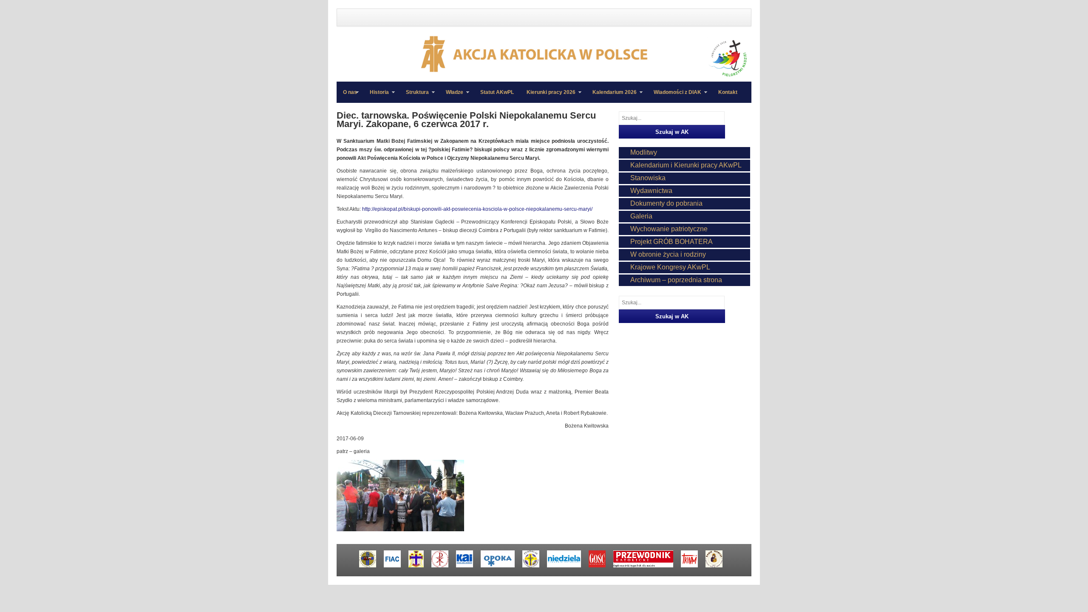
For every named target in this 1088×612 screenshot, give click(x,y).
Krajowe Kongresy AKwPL (670, 267)
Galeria (641, 216)
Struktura (414, 96)
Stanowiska (648, 177)
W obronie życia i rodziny (668, 254)
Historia (376, 96)
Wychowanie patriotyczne (669, 228)
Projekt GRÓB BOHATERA (671, 241)
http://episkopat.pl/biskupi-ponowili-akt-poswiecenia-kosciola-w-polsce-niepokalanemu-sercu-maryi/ (477, 209)
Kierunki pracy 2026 (547, 96)
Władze (451, 96)
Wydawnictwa (651, 190)
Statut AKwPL (497, 92)
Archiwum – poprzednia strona (676, 279)
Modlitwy (643, 152)
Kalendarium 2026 (611, 96)
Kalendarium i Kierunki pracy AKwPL (686, 165)
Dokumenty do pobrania (666, 203)
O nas (350, 92)
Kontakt (727, 92)
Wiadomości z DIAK (674, 96)
